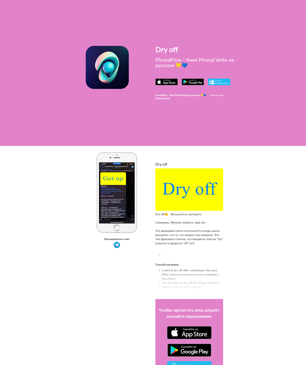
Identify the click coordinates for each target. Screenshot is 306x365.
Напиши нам (216, 95)
